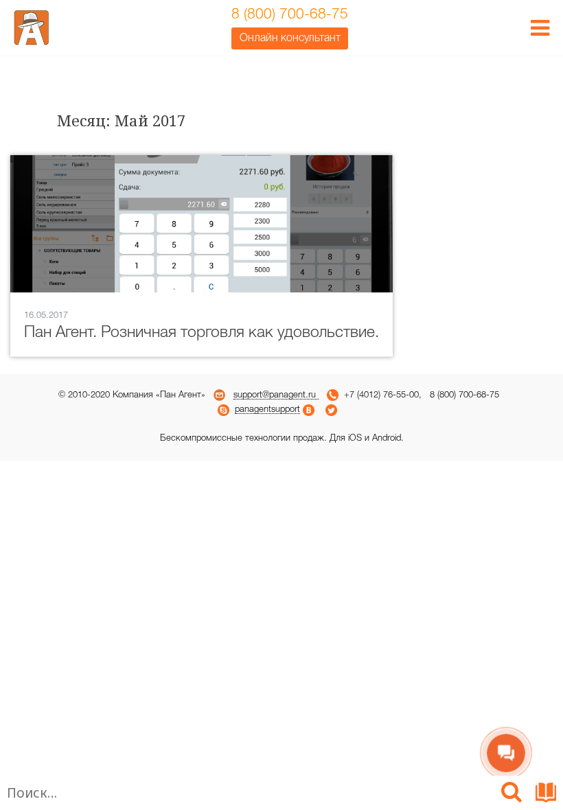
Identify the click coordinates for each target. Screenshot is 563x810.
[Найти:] (247, 795)
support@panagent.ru (276, 395)
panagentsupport (267, 409)
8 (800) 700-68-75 (289, 14)
